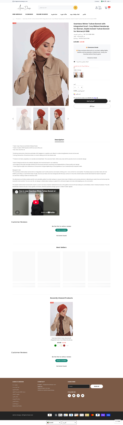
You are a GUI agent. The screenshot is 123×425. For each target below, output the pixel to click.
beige (61, 345)
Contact (97, 1)
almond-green (55, 345)
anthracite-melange (58, 345)
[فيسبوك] (69, 395)
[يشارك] (109, 101)
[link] (24, 284)
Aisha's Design (17, 415)
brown (64, 345)
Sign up (96, 386)
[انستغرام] (73, 395)
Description (59, 140)
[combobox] (55, 8)
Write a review (61, 230)
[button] (13, 118)
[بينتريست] (78, 395)
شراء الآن (92, 106)
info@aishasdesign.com (21, 1)
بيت (13, 18)
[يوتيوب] (82, 395)
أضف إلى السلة (90, 101)
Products (18, 18)
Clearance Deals (92, 58)
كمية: (75, 84)
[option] (41, 64)
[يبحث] (57, 8)
